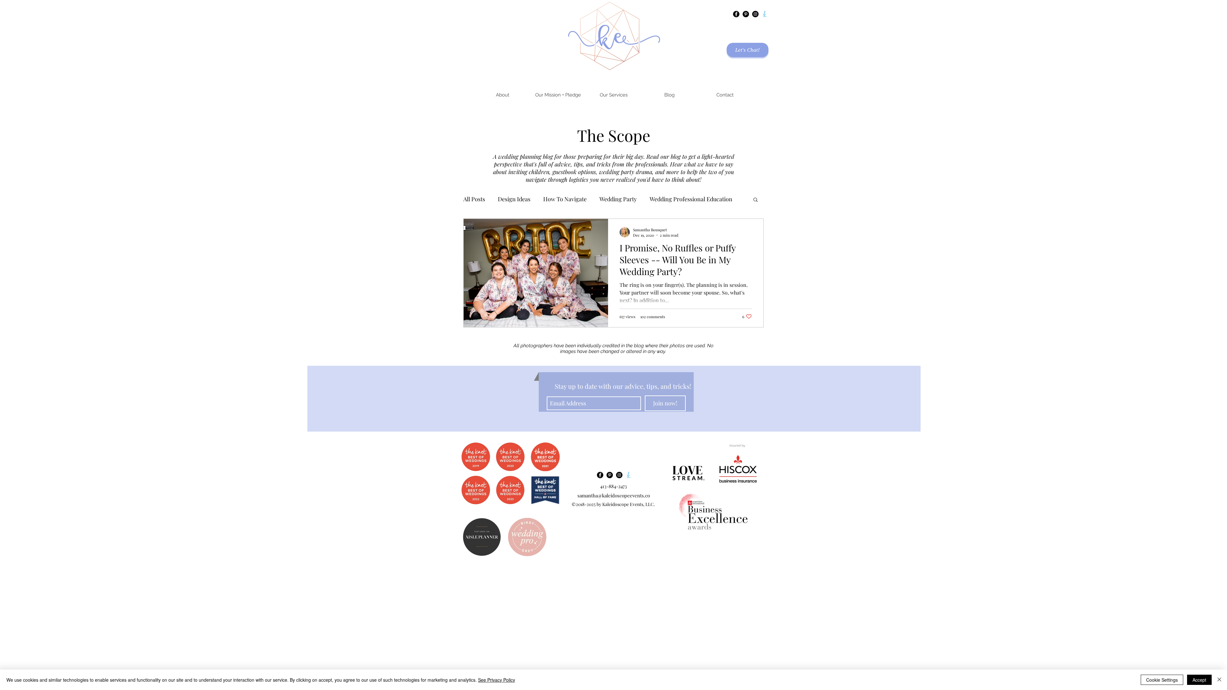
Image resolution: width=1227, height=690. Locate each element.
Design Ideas (514, 199)
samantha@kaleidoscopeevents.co (613, 495)
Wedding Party (618, 199)
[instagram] (755, 14)
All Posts (474, 199)
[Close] (1219, 680)
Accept (1199, 680)
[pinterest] (746, 14)
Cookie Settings (1162, 680)
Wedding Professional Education (691, 199)
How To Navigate (565, 199)
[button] (755, 200)
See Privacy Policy (496, 680)
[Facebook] (736, 14)
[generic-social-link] (765, 14)
